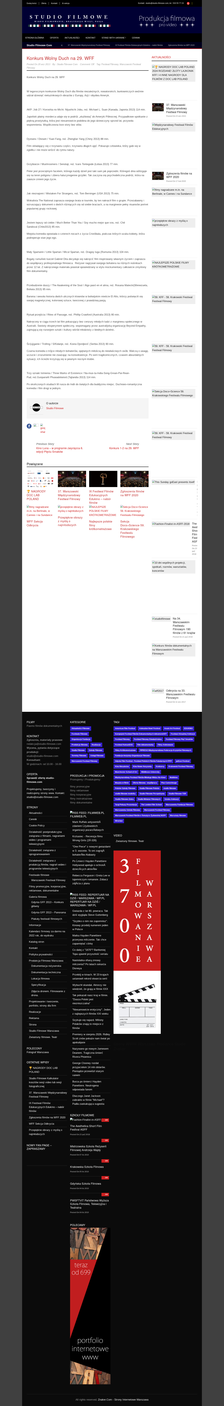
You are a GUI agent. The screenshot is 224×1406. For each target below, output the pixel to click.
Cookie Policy (37, 825)
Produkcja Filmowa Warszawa (46, 960)
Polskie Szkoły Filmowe (125, 788)
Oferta (43, 3)
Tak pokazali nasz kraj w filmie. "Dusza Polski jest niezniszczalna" (90, 999)
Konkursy (160, 766)
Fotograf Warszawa (38, 1052)
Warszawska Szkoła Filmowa (127, 810)
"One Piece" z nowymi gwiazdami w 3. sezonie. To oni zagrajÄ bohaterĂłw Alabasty (91, 850)
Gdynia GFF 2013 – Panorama (48, 912)
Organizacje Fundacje (81, 739)
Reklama (34, 1018)
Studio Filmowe (55, 408)
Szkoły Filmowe (95, 750)
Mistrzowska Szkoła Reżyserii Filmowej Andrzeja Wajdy (88, 1148)
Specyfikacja (38, 984)
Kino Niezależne (122, 766)
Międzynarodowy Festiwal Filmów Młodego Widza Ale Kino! (140, 777)
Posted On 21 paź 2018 (183, 637)
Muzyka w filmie (122, 783)
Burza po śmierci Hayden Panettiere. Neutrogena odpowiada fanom (86, 1085)
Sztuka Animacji (172, 799)
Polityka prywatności (41, 954)
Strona (32, 1024)
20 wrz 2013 (44, 64)
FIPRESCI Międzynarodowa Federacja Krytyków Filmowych (165, 750)
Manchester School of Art (126, 772)
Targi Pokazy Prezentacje (126, 805)
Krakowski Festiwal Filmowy (181, 766)
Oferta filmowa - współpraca (145, 783)
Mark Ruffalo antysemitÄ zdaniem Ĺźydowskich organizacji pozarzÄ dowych (88, 826)
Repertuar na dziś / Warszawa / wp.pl (85, 903)
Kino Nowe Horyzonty (142, 766)
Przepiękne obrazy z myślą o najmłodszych (70, 521)
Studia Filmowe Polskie (149, 788)
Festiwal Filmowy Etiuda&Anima (148, 739)
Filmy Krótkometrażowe (125, 750)
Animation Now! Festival (149, 728)
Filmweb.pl (78, 816)
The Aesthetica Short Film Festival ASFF (86, 1127)
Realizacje (35, 1011)
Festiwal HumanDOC (124, 745)
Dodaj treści (32, 3)
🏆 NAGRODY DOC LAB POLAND (36, 495)
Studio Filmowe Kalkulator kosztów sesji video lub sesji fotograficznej (45, 1082)
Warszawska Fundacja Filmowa (179, 805)
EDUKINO (188, 728)
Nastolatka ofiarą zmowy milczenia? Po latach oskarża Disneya (89, 964)
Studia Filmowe (78, 750)
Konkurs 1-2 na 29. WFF (124, 448)
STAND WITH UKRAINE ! (114, 38)
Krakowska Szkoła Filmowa (87, 1167)
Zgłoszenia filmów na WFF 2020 (160, 45)
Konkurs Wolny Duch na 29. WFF (60, 58)
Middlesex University (150, 772)
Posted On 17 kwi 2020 (176, 181)
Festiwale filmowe (39, 875)
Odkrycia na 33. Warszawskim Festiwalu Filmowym (180, 694)
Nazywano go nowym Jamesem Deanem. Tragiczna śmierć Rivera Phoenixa (90, 1052)
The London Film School (151, 805)
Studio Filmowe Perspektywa (152, 794)
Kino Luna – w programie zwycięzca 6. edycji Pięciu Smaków (59, 449)
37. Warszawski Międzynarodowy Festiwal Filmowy (68, 45)
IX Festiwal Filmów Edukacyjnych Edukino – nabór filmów (118, 45)
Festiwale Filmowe (79, 734)
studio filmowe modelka (125, 794)
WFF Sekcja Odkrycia (188, 45)
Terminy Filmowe (79, 756)
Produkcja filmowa (80, 745)
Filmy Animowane (165, 745)
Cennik (136, 38)
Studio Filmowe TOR (177, 794)
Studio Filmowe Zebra (124, 799)
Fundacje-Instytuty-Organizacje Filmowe (132, 756)
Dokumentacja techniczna (46, 972)
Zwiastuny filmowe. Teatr (43, 1037)
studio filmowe (170, 788)
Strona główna (34, 38)
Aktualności (72, 38)
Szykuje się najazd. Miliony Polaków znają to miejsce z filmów (87, 1024)
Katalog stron (36, 941)
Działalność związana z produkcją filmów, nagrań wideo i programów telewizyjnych (47, 864)
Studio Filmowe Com (67, 64)
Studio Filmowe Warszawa (44, 1030)
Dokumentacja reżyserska (46, 965)
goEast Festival (182, 761)
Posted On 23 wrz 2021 (176, 116)
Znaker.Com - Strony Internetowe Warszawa (123, 1399)
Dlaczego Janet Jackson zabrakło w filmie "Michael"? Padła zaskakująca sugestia (88, 1099)
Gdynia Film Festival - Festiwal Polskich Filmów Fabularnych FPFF (143, 761)
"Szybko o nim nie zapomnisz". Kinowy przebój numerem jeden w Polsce (90, 925)
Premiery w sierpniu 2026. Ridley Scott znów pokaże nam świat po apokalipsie (91, 1038)
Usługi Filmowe (96, 756)
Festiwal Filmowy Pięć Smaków (179, 739)
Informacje (35, 925)
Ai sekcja (65, 3)
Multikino (174, 777)
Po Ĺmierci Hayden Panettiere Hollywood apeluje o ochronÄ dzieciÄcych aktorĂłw (89, 865)
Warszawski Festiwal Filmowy (48, 880)
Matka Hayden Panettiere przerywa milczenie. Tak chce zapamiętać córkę (89, 939)
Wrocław (119, 821)
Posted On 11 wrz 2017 (176, 702)
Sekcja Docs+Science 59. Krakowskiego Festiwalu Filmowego (132, 528)
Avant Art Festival (172, 728)
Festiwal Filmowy (109, 64)
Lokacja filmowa (40, 978)
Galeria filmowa (38, 896)
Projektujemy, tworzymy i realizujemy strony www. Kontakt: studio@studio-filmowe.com (46, 793)
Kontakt (54, 3)
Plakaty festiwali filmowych (46, 918)
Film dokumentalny (145, 745)
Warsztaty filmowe (178, 815)
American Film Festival (125, 728)
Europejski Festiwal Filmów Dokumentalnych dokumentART (141, 734)
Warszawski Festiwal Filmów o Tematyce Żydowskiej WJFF (140, 815)
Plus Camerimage (169, 783)
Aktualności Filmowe (81, 728)
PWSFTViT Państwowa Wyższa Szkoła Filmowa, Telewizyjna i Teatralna (89, 1203)
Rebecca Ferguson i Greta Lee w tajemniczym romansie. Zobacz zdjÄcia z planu (91, 879)
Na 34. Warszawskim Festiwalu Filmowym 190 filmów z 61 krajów (184, 625)
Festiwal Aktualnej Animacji (183, 734)
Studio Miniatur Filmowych (149, 799)
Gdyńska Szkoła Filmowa (85, 1183)
